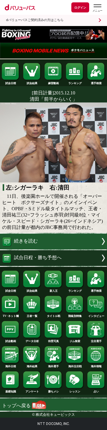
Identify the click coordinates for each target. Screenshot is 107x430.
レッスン (75, 391)
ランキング (75, 83)
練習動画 (53, 83)
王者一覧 (32, 316)
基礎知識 (10, 391)
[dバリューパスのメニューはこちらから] (97, 8)
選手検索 (96, 83)
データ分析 (32, 341)
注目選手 (96, 341)
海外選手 (53, 366)
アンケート (32, 391)
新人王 (54, 290)
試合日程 (10, 83)
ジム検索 (75, 341)
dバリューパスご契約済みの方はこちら (35, 20)
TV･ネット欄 (11, 316)
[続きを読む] (53, 247)
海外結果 (32, 366)
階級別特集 (75, 316)
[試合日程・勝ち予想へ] (53, 264)
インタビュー (96, 316)
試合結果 (32, 83)
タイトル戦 (53, 316)
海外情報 (96, 366)
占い (96, 391)
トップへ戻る (17, 405)
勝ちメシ (53, 391)
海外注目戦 (75, 366)
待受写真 (53, 341)
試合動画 (10, 341)
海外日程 (10, 366)
